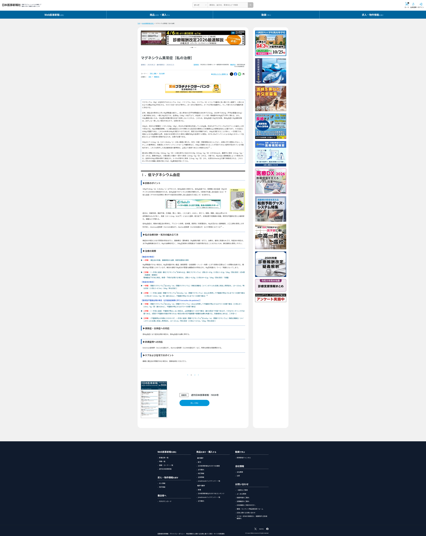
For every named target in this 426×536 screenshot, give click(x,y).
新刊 (199, 462)
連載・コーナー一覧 (166, 465)
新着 (199, 490)
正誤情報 (201, 477)
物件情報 (162, 487)
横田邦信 (233, 64)
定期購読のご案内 (243, 501)
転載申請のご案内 (243, 497)
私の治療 (162, 73)
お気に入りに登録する (220, 74)
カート (406, 5)
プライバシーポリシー (177, 534)
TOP (139, 23)
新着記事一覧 (163, 457)
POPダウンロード (165, 501)
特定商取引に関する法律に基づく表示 (199, 534)
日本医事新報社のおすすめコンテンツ (211, 493)
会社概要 (240, 472)
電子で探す (201, 485)
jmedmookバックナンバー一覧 (209, 481)
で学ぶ (266, 14)
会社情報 (239, 466)
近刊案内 (201, 469)
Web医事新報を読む (148, 23)
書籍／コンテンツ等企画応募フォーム (250, 509)
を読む (54, 14)
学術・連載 (153, 73)
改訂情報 (201, 473)
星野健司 (196, 64)
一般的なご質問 (242, 490)
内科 (150, 77)
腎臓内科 (156, 77)
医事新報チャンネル (244, 457)
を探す (373, 14)
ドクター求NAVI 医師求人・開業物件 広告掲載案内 (252, 517)
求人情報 (162, 483)
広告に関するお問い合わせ (246, 512)
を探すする (160, 14)
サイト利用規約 (219, 534)
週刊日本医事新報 (165, 469)
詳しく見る (194, 403)
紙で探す (200, 458)
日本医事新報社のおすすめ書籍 (209, 466)
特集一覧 (162, 461)
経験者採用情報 (163, 534)
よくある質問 (241, 494)
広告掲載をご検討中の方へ (246, 505)
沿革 (238, 476)
